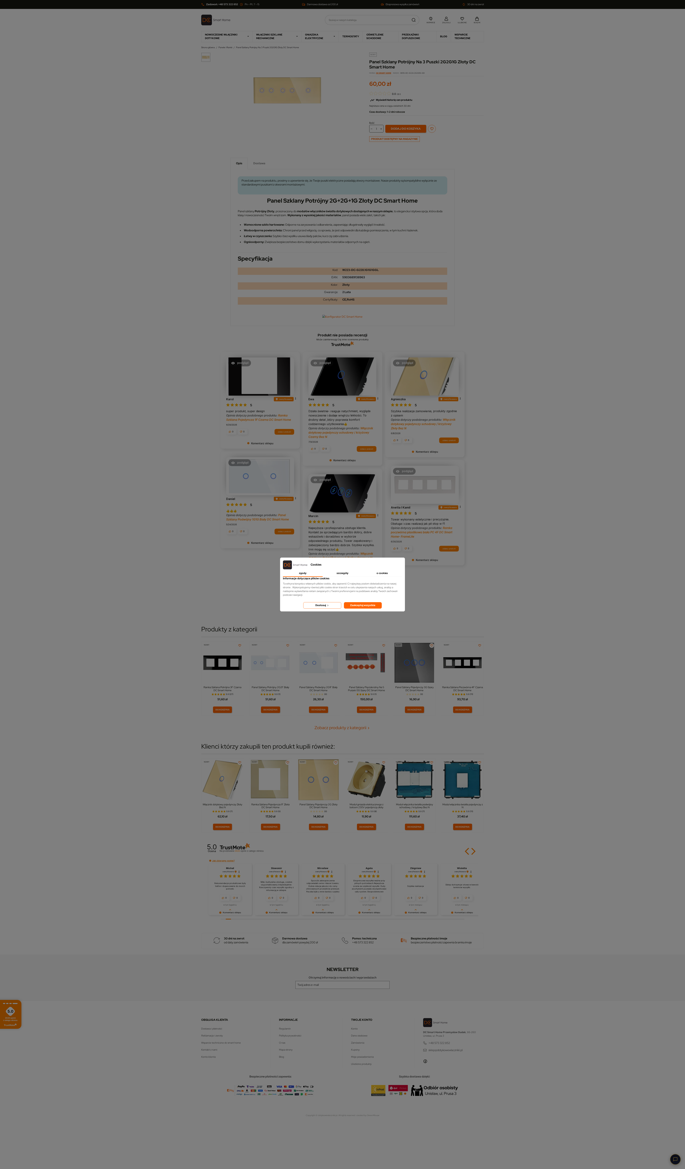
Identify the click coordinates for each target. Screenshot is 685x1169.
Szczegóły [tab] (342, 573)
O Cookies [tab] (382, 573)
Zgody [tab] (302, 573)
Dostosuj (320, 605)
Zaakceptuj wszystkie (362, 605)
